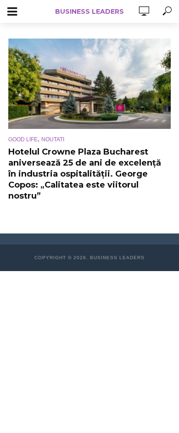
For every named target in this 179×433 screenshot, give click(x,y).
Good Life (23, 139)
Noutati (52, 139)
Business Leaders (89, 11)
